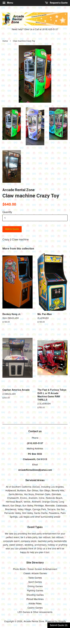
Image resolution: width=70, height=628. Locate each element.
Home (5, 41)
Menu (9, 2)
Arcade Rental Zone (34, 621)
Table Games (35, 577)
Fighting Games (35, 590)
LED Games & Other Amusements (35, 612)
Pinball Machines (35, 599)
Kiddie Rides (35, 603)
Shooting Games (35, 594)
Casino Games (35, 607)
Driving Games (35, 586)
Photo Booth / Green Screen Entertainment (35, 569)
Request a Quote (58, 2)
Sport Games (35, 581)
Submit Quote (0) (59, 625)
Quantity (7, 212)
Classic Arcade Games (35, 573)
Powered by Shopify (55, 621)
